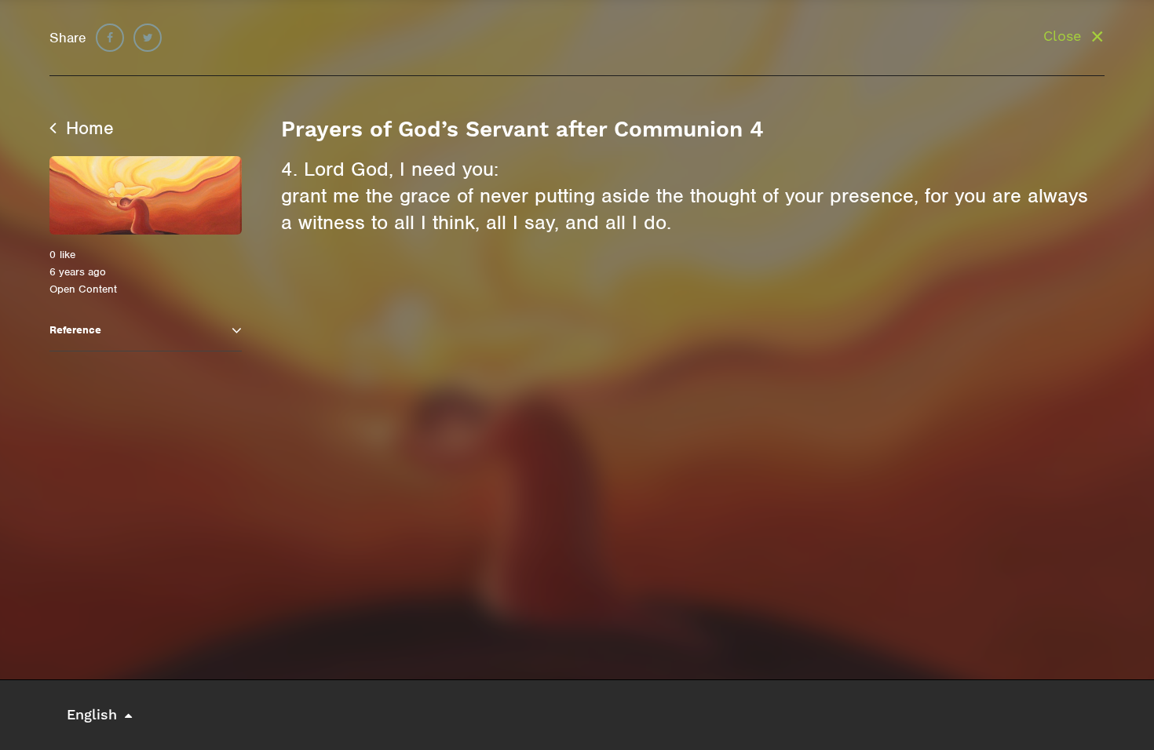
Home (87, 128)
